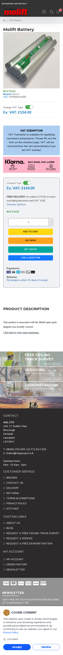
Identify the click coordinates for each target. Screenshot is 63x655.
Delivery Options (16, 204)
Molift (15, 94)
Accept (17, 647)
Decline (46, 647)
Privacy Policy (10, 632)
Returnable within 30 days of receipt (27, 280)
